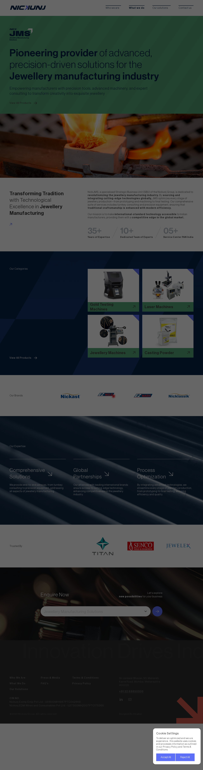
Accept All (166, 757)
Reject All (185, 757)
